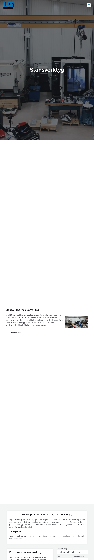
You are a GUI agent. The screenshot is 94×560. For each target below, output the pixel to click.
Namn (59, 557)
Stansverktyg (62, 548)
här (20, 538)
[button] (89, 5)
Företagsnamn (78, 557)
